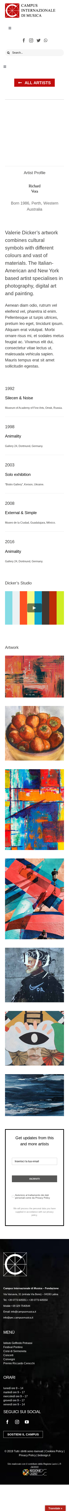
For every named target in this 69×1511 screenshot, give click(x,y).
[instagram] (31, 40)
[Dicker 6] (34, 1014)
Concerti (8, 1355)
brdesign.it (44, 1455)
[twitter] (39, 40)
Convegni (9, 1359)
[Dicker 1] (34, 658)
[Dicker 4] (34, 861)
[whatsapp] (45, 40)
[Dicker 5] (34, 950)
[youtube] (27, 1422)
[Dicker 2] (34, 709)
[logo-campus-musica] (30, 5)
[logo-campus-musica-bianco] (15, 1254)
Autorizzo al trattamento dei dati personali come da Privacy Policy (32, 1196)
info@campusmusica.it (23, 1311)
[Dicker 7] (34, 1077)
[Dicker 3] (34, 772)
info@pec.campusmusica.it (18, 1317)
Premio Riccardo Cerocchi (19, 1363)
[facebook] (24, 40)
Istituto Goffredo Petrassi (17, 1343)
